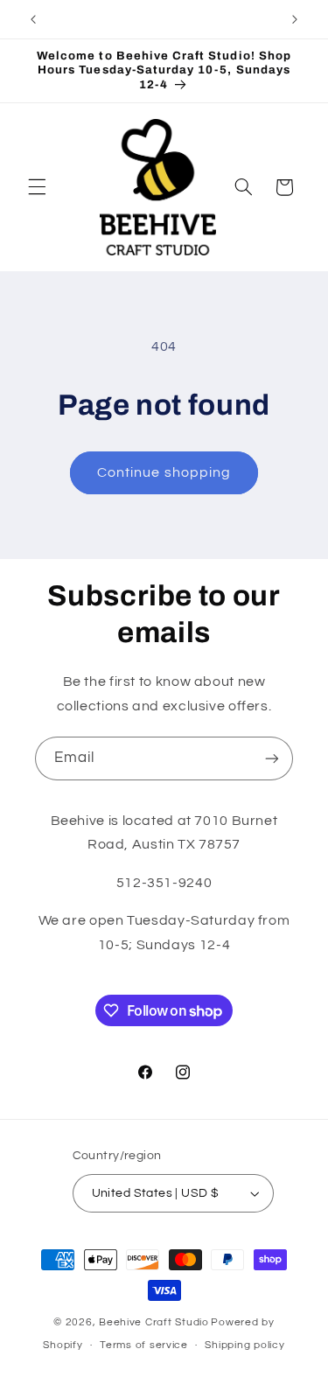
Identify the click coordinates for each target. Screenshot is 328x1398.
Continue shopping (164, 472)
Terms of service (144, 1345)
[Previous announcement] (33, 19)
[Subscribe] (272, 758)
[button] (37, 187)
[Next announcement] (295, 19)
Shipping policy (244, 1345)
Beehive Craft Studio (154, 1322)
